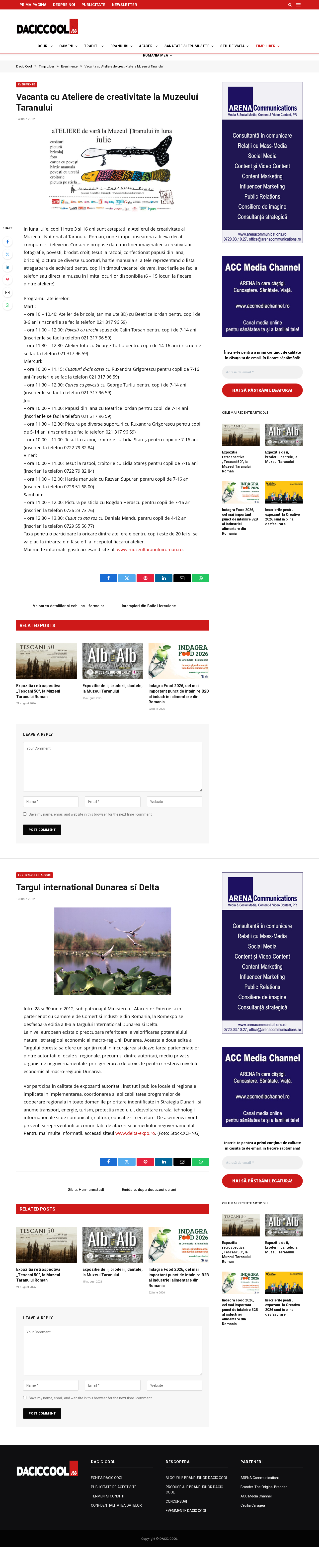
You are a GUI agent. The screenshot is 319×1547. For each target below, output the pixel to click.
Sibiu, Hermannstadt (86, 1189)
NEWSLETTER (124, 4)
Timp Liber (265, 46)
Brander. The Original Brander (263, 1487)
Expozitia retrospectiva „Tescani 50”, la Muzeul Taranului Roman (38, 691)
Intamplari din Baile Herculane (149, 606)
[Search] (290, 4)
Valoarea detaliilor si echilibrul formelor (68, 606)
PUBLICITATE (93, 4)
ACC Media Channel (256, 1496)
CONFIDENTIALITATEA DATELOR (116, 1505)
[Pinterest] (7, 280)
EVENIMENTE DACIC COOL (186, 1511)
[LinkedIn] (7, 267)
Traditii (91, 46)
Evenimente (26, 84)
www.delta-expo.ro (135, 1133)
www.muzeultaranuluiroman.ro (150, 549)
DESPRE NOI (64, 4)
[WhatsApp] (7, 305)
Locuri (42, 46)
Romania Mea (155, 55)
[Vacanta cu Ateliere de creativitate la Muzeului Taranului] (112, 171)
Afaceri (146, 46)
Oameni (66, 46)
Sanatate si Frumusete (187, 46)
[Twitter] (7, 254)
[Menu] (299, 4)
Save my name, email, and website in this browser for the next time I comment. (91, 814)
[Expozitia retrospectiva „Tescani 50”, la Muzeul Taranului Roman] (46, 661)
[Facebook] (7, 242)
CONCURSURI (176, 1501)
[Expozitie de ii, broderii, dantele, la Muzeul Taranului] (112, 661)
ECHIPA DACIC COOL (107, 1478)
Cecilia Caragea (252, 1505)
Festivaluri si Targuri (34, 875)
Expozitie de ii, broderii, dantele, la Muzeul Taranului (112, 688)
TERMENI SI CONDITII (107, 1496)
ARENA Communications (260, 1478)
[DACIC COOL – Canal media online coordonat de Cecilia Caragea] (47, 26)
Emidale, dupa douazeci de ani (149, 1189)
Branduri (119, 46)
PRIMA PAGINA (33, 4)
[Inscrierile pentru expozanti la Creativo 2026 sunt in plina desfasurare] (284, 492)
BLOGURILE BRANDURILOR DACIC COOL (197, 1478)
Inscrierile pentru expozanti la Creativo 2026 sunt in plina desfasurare (282, 517)
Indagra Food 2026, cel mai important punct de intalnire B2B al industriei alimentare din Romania (179, 693)
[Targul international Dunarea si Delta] (112, 951)
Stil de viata (232, 46)
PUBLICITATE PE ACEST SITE (114, 1487)
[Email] (7, 292)
